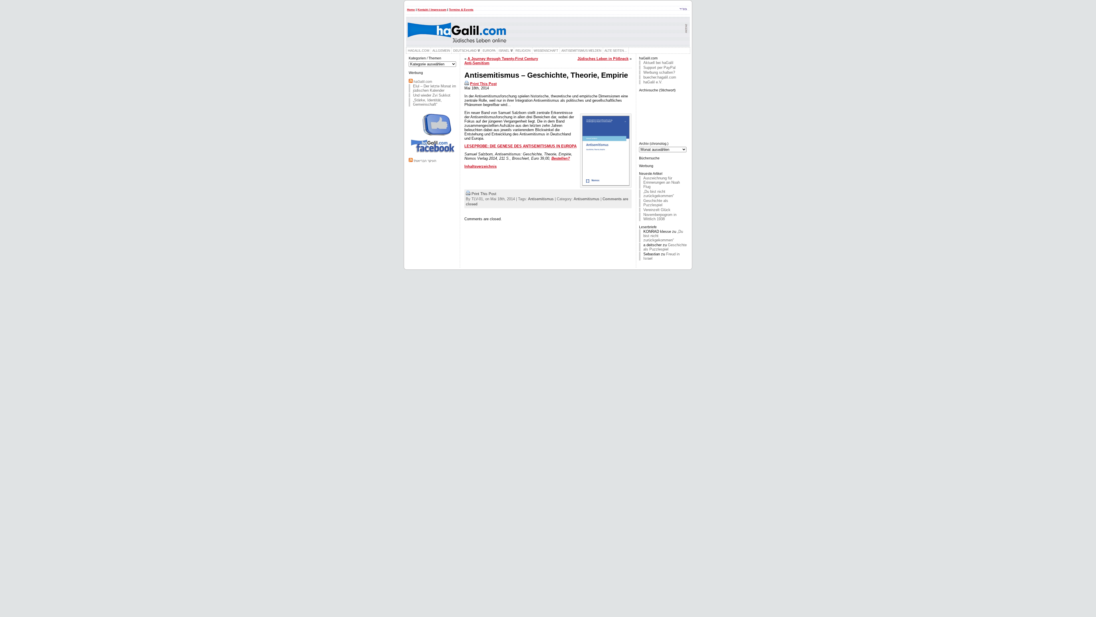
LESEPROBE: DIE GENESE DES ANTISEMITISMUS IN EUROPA (520, 146)
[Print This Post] (466, 84)
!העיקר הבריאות (425, 161)
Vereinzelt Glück (656, 210)
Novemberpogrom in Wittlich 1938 (659, 217)
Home (411, 9)
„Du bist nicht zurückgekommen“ (658, 193)
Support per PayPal (659, 67)
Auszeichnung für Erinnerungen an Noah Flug (661, 182)
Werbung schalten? (659, 72)
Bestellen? (560, 158)
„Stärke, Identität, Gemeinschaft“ (427, 102)
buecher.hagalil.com (659, 77)
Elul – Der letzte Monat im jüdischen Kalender (434, 88)
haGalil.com (423, 81)
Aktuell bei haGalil (658, 63)
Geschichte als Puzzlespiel (655, 203)
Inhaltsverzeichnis (480, 166)
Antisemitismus (541, 199)
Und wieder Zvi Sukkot (431, 95)
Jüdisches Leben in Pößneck (602, 59)
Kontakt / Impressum (432, 9)
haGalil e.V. (652, 82)
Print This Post (483, 84)
